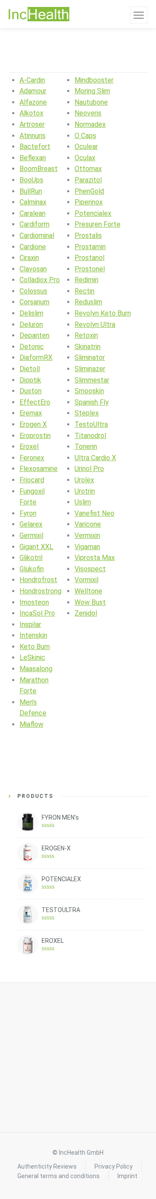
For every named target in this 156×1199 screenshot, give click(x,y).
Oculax (85, 158)
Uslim (83, 502)
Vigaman (87, 547)
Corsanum (34, 302)
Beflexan (33, 158)
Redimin (86, 280)
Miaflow (31, 724)
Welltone (88, 591)
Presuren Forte (97, 224)
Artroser (32, 124)
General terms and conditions (58, 1176)
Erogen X (33, 424)
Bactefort (35, 146)
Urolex (84, 480)
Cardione (33, 247)
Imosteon (34, 602)
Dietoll (30, 369)
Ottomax (88, 169)
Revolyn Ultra (95, 324)
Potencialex (93, 213)
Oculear (86, 146)
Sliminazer (90, 369)
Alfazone (33, 102)
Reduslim (88, 302)
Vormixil (86, 580)
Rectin (84, 291)
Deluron (31, 324)
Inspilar (30, 624)
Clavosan (33, 269)
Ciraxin (29, 258)
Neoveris (88, 113)
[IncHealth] (39, 14)
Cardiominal (37, 235)
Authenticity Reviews (47, 1166)
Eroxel (29, 446)
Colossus (33, 291)
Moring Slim (92, 91)
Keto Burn (35, 646)
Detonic (32, 347)
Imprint (127, 1176)
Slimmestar (92, 380)
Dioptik (30, 380)
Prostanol (89, 258)
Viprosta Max (95, 557)
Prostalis (88, 235)
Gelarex (31, 524)
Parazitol (88, 180)
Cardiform (34, 224)
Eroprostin (35, 436)
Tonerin (86, 446)
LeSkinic (32, 657)
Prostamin (90, 247)
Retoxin (86, 335)
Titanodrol (90, 436)
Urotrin (85, 491)
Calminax (33, 202)
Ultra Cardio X (95, 458)
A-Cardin (32, 80)
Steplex (87, 413)
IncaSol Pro (37, 613)
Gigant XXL (36, 547)
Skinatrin (88, 347)
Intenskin (33, 635)
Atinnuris (33, 136)
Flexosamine (39, 468)
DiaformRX (36, 357)
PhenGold (89, 191)
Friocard (32, 480)
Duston (31, 391)
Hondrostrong (41, 591)
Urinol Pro (89, 468)
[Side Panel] (138, 15)
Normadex (90, 124)
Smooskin (89, 391)
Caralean (33, 213)
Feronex (32, 458)
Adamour (33, 91)
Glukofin (32, 569)
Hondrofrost (38, 580)
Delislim (31, 313)
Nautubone (91, 102)
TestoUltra (91, 424)
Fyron (28, 513)
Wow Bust (90, 602)
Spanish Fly (92, 402)
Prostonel (90, 269)
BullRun (31, 191)
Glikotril (31, 557)
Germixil (31, 535)
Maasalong (36, 669)
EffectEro (35, 402)
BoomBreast (39, 169)
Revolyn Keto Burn (103, 313)
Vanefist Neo (94, 513)
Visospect (90, 569)
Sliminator (90, 357)
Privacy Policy (113, 1166)
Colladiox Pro (40, 280)
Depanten (34, 335)
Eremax (31, 413)
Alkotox (31, 113)
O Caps (85, 136)
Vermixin (87, 535)
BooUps (31, 180)
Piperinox (89, 202)
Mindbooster (94, 80)
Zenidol (86, 613)
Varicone (88, 524)
